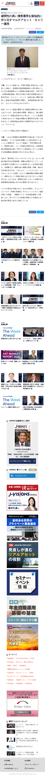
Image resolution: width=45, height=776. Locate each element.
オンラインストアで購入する (20, 461)
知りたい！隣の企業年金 (25, 662)
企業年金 (11, 673)
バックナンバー (21, 476)
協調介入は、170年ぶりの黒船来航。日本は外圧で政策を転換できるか (11, 386)
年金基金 (11, 662)
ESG (32, 658)
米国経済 (23, 665)
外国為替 (29, 683)
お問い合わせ (8, 764)
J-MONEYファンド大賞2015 (10, 260)
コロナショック (22, 673)
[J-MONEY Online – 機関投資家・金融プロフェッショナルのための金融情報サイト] (8, 5)
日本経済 (11, 683)
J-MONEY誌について (11, 768)
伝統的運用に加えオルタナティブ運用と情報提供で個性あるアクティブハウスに (11, 308)
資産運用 (20, 683)
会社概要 (27, 760)
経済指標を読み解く (27, 676)
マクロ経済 (32, 680)
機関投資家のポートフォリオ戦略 (19, 669)
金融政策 (11, 658)
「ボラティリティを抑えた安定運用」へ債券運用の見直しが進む (11, 239)
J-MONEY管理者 (6, 28)
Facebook (30, 768)
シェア (33, 32)
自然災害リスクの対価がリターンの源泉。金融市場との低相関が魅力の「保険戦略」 (32, 262)
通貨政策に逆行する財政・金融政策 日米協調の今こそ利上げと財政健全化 (33, 386)
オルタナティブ (13, 676)
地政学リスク (21, 680)
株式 (15, 665)
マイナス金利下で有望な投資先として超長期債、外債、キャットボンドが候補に (11, 285)
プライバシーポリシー (32, 764)
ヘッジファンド (29, 28)
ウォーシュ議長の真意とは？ (10, 407)
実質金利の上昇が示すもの (10, 338)
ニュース (4, 9)
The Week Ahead (22, 658)
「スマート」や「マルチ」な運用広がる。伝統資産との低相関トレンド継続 (33, 239)
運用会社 (39, 28)
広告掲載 (7, 760)
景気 (31, 673)
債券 (9, 665)
